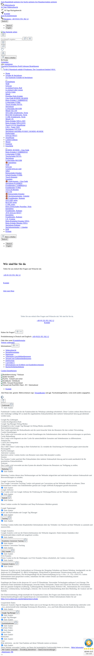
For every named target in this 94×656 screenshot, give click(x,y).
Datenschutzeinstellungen (46, 650)
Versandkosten (40, 393)
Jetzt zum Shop (8, 291)
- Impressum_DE (7, 652)
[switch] (2, 407)
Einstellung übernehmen (28, 650)
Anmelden (4, 62)
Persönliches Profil (15, 66)
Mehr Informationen (78, 647)
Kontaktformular (19, 340)
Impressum (9, 354)
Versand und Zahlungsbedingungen (18, 358)
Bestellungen (34, 66)
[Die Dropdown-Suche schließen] (30, 39)
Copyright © (10, 363)
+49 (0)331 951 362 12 (40, 336)
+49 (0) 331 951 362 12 (12, 275)
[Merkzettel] (2, 50)
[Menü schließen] (6, 80)
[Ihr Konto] (3, 53)
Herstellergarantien (12, 352)
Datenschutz (10, 361)
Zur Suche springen (27, 2)
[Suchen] (25, 39)
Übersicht (4, 66)
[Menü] (3, 35)
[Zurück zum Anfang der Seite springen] (3, 401)
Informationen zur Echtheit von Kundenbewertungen (25, 365)
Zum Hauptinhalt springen (10, 2)
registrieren (9, 64)
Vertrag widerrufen (8, 342)
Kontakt (6, 283)
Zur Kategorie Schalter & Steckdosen (19, 78)
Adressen (25, 66)
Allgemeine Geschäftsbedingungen (18, 356)
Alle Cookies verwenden (10, 650)
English (8, 28)
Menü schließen (10, 58)
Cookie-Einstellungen (9, 371)
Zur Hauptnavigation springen (46, 2)
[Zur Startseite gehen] (9, 32)
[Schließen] (2, 654)
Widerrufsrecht (11, 350)
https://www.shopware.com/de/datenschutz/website (19, 599)
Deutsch (9, 25)
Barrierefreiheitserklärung (15, 367)
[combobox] (11, 39)
